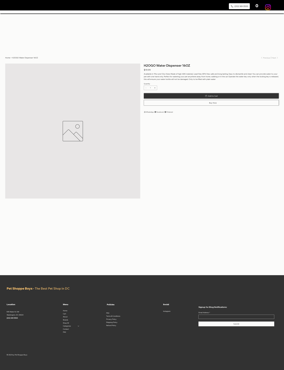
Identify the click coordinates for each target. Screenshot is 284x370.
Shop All (66, 323)
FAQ (64, 332)
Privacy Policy (111, 319)
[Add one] (155, 88)
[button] (257, 5)
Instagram (167, 311)
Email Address (204, 313)
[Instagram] (268, 7)
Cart (64, 314)
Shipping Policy (111, 322)
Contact (66, 329)
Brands (65, 320)
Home (65, 311)
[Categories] (78, 326)
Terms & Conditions (113, 316)
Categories (67, 326)
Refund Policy (111, 325)
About (65, 317)
